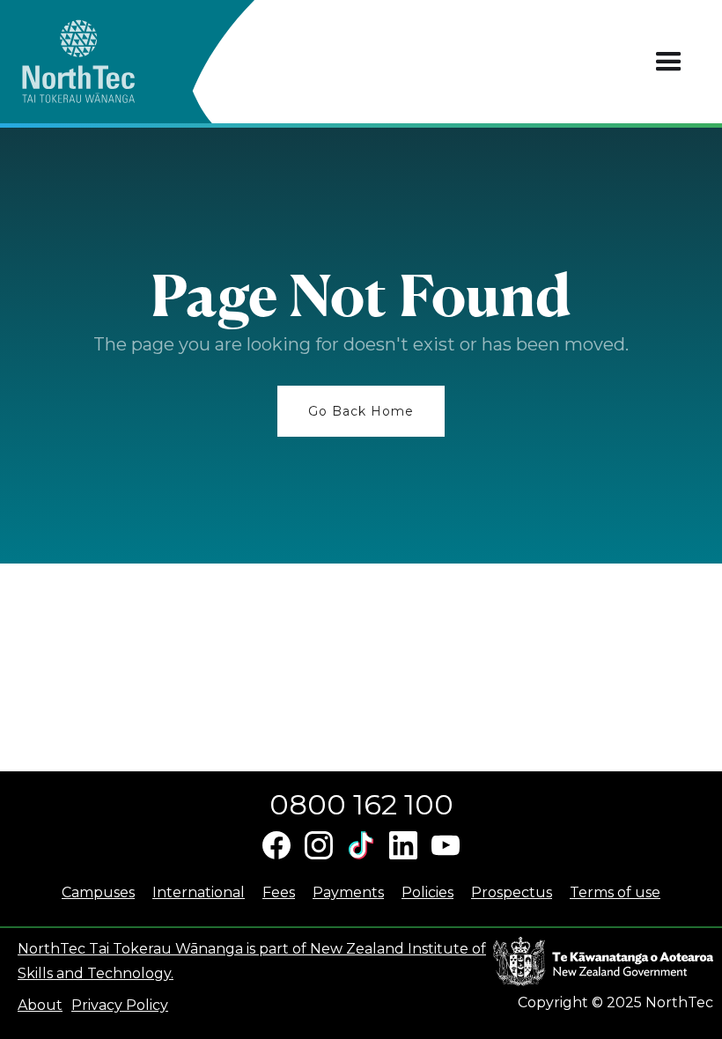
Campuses (98, 892)
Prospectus (511, 892)
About (40, 1005)
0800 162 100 (361, 804)
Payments (348, 892)
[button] (669, 62)
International (198, 892)
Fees (278, 892)
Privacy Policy (119, 1005)
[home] (109, 61)
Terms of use (615, 892)
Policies (427, 892)
